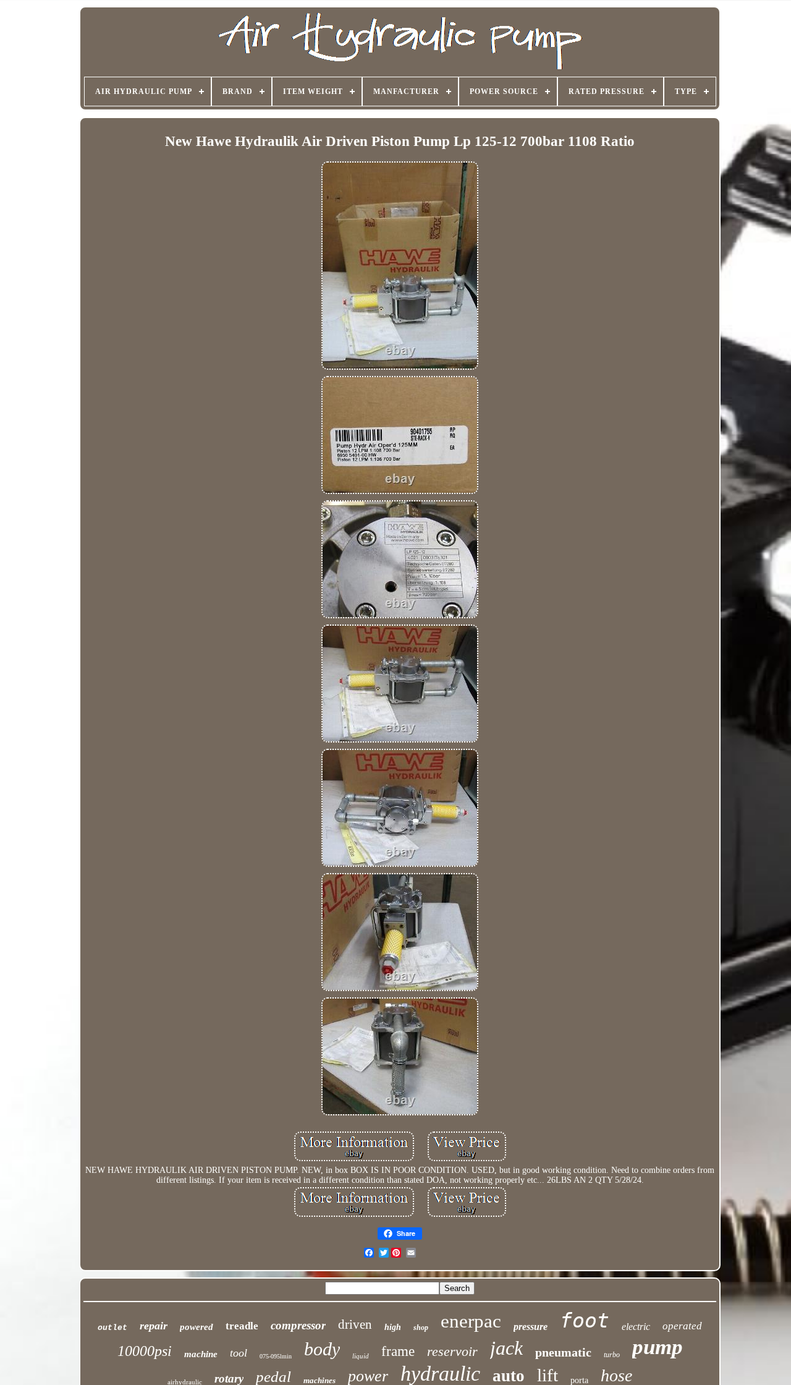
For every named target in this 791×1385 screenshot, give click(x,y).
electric (636, 1326)
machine (201, 1354)
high (392, 1327)
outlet (112, 1327)
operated (682, 1326)
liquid (360, 1356)
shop (420, 1327)
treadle (242, 1326)
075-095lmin (276, 1356)
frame (398, 1351)
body (322, 1349)
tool (238, 1353)
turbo (612, 1354)
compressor (298, 1325)
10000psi (144, 1351)
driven (355, 1324)
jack (506, 1348)
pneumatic (563, 1352)
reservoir (452, 1351)
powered (196, 1327)
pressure (531, 1326)
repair (153, 1325)
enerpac (471, 1321)
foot (584, 1320)
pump (657, 1347)
